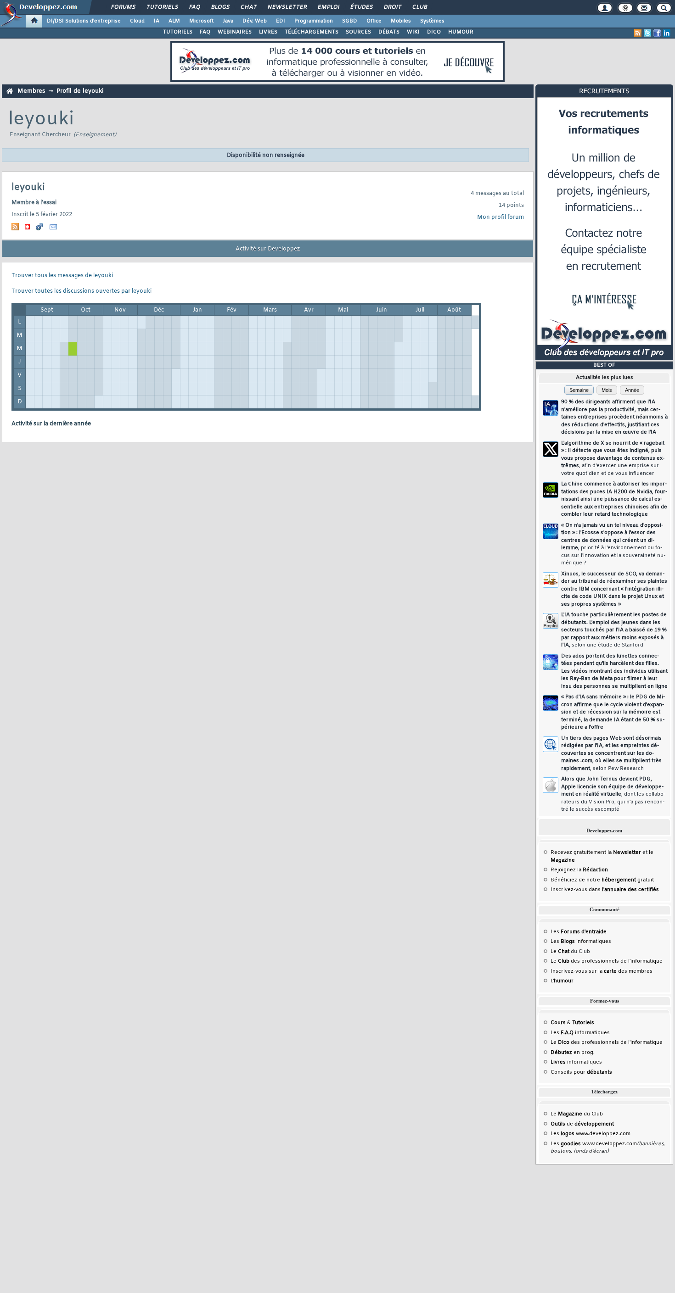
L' (562, 981)
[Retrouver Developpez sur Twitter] (647, 33)
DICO (434, 32)
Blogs (220, 7)
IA (156, 21)
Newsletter (286, 7)
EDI (280, 21)
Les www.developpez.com (590, 1134)
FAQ (194, 7)
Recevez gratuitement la (596, 852)
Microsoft (201, 21)
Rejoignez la (579, 870)
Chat (248, 7)
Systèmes (432, 21)
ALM (174, 21)
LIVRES (268, 32)
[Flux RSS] (637, 33)
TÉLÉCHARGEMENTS (311, 32)
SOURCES (358, 32)
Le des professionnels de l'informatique (607, 961)
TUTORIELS (177, 32)
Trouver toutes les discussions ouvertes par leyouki (81, 291)
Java (228, 21)
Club (419, 7)
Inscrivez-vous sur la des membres (601, 971)
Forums (123, 7)
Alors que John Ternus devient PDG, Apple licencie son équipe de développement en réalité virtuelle (613, 794)
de (582, 1124)
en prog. (573, 1052)
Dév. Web (254, 21)
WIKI (413, 32)
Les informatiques (581, 941)
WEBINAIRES (235, 32)
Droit (392, 7)
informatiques (576, 1062)
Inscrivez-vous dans (605, 889)
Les (579, 932)
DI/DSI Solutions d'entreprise (84, 21)
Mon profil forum (500, 217)
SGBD (349, 21)
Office (374, 21)
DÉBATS (388, 32)
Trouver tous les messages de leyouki (62, 275)
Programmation (313, 21)
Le (560, 951)
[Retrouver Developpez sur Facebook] (657, 33)
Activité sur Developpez (268, 249)
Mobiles (401, 21)
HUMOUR (460, 32)
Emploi (328, 7)
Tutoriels (162, 7)
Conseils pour (581, 1072)
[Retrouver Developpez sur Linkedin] (666, 33)
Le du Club (577, 1114)
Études (361, 7)
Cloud (137, 21)
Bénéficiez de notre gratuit (602, 880)
